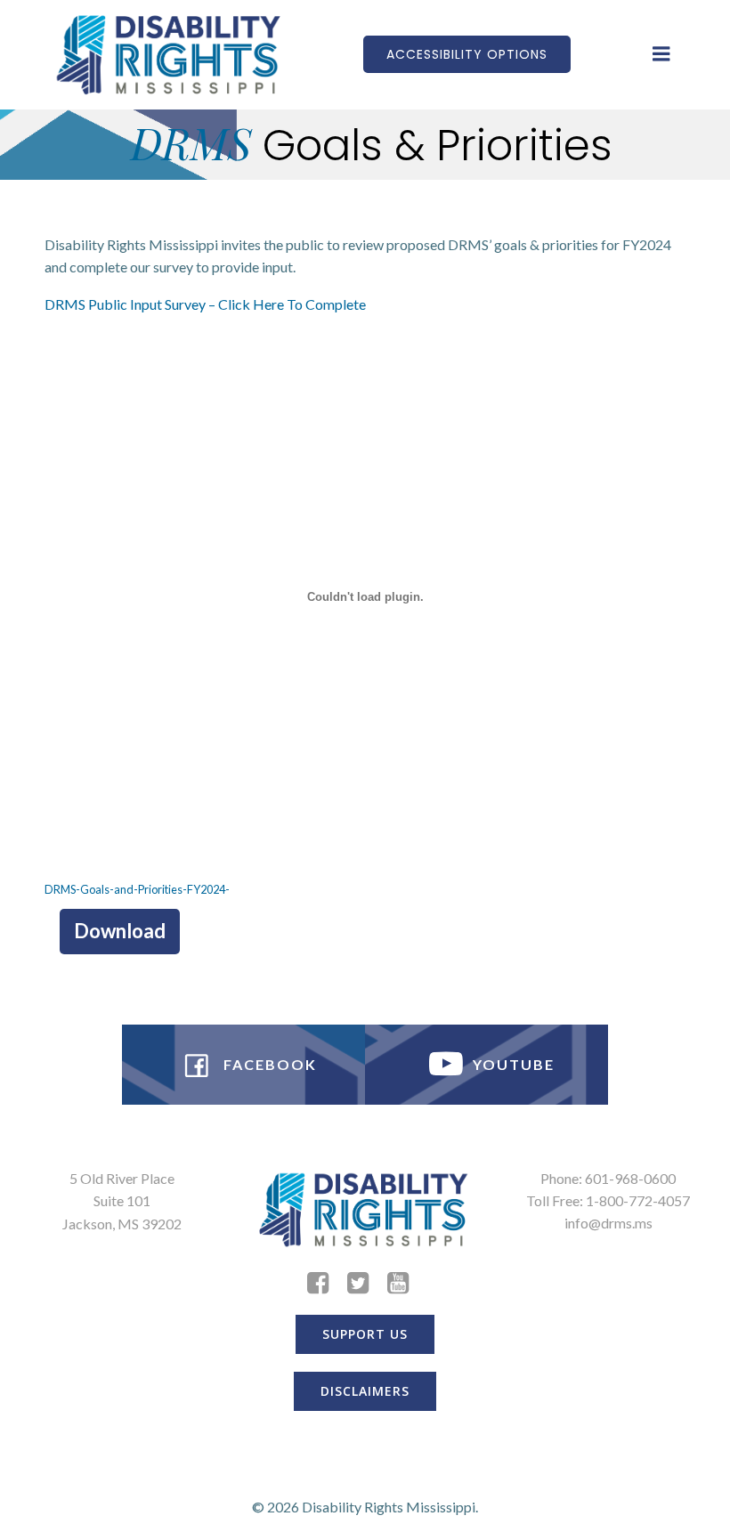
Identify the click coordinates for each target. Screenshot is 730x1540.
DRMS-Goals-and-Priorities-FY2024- (137, 889)
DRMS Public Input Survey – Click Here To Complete (205, 304)
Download (120, 931)
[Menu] (661, 54)
